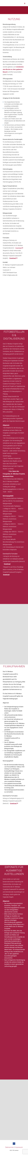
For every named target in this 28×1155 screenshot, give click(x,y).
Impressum (19, 1147)
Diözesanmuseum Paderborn (12, 1045)
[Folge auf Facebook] (14, 1143)
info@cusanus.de (12, 275)
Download (13, 803)
